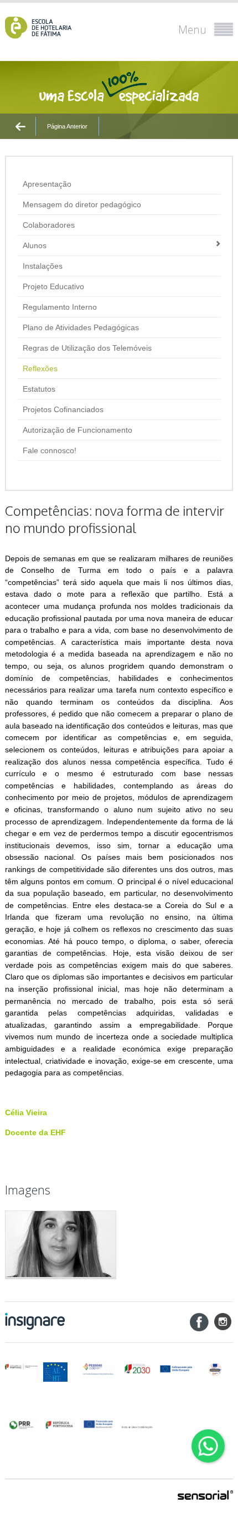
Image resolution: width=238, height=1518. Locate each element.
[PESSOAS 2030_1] (98, 1368)
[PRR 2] (59, 1424)
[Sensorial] (205, 1495)
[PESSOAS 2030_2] (137, 1368)
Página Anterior (67, 126)
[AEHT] (59, 1372)
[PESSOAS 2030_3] (175, 1368)
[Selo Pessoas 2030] (215, 1369)
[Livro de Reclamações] (137, 1423)
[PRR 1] (21, 1424)
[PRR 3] (98, 1424)
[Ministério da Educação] (21, 1366)
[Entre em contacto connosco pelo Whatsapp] (208, 1446)
